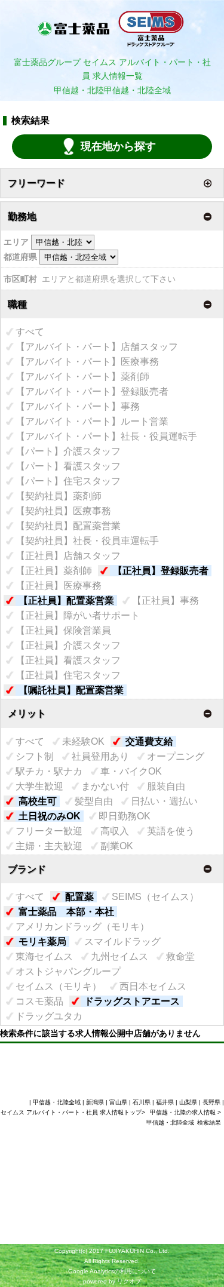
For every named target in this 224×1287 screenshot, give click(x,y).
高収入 (114, 831)
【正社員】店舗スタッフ (68, 556)
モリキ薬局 (42, 941)
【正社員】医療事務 (59, 585)
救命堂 (180, 956)
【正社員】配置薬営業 (66, 600)
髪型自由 (94, 801)
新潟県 (95, 1102)
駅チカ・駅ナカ (49, 771)
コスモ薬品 (39, 1001)
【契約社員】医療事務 (63, 511)
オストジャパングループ (68, 971)
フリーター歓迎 (49, 831)
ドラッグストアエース (132, 1001)
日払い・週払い (164, 801)
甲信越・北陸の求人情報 (183, 1112)
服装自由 (166, 786)
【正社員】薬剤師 (54, 571)
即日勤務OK (125, 816)
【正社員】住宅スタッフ (68, 675)
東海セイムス (44, 956)
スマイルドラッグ (122, 941)
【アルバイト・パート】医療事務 (87, 362)
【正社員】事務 (165, 600)
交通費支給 (149, 741)
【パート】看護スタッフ (68, 466)
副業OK (116, 846)
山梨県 (188, 1102)
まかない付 (105, 786)
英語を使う (171, 831)
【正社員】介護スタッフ (68, 645)
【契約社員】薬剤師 (59, 496)
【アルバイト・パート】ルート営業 (92, 421)
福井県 (165, 1102)
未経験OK (83, 741)
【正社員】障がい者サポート (78, 615)
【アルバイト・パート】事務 (78, 406)
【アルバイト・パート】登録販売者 (92, 391)
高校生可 (38, 801)
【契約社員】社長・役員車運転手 (87, 541)
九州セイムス (119, 956)
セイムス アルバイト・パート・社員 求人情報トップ (71, 1112)
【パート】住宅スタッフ (68, 481)
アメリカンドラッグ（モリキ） (82, 927)
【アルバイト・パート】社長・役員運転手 (106, 436)
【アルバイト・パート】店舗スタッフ (97, 347)
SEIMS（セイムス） (155, 897)
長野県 (211, 1102)
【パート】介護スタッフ (68, 451)
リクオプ (129, 1281)
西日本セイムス (152, 986)
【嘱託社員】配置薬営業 (71, 690)
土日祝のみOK (50, 816)
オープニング (175, 756)
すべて (30, 332)
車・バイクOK (131, 771)
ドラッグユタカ (49, 1016)
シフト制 (35, 756)
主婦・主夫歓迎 (49, 846)
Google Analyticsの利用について (112, 1271)
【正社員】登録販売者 (160, 571)
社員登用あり (100, 756)
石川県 (142, 1102)
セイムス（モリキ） (59, 986)
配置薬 (79, 897)
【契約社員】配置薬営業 (68, 526)
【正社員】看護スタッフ (68, 660)
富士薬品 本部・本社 (66, 912)
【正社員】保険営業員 (63, 630)
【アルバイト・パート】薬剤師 (82, 376)
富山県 (118, 1102)
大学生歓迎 (39, 786)
